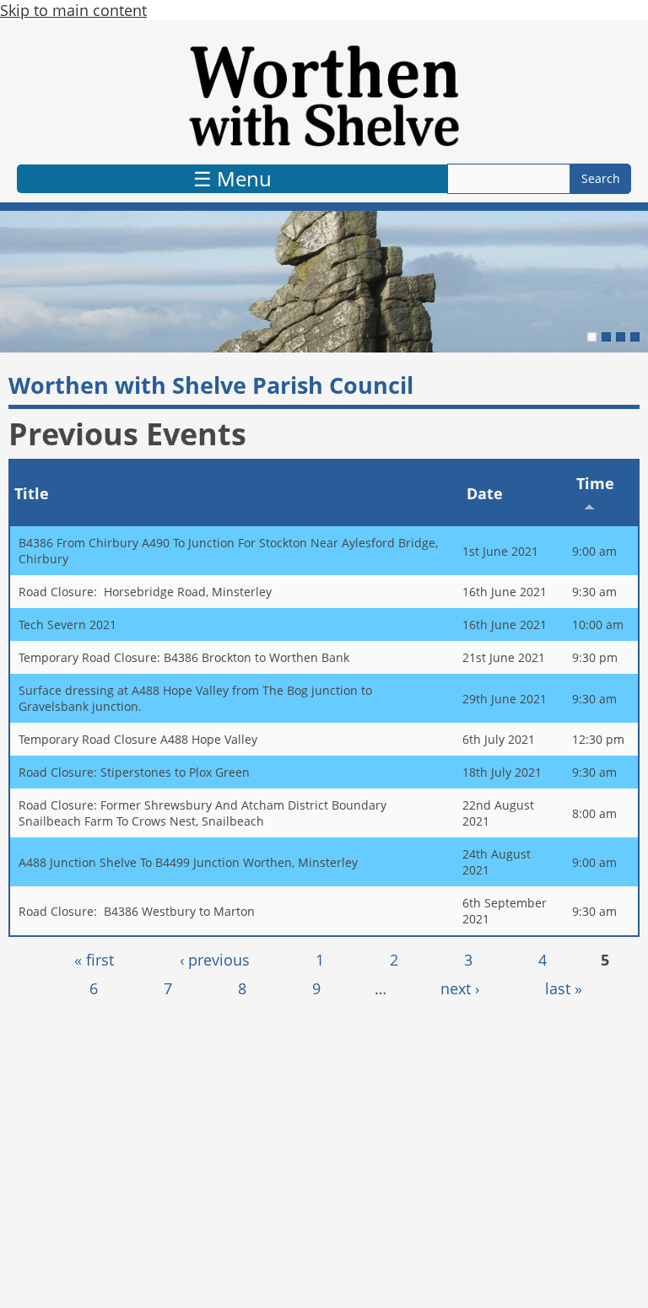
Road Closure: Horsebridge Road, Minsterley (145, 592)
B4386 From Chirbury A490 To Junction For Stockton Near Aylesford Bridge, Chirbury (228, 551)
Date (485, 493)
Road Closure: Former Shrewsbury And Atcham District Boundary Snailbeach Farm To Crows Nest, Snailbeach (202, 813)
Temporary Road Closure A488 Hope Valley (138, 739)
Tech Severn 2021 (67, 624)
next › (459, 988)
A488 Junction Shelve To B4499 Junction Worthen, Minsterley (188, 862)
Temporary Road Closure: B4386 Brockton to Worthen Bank (184, 657)
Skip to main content (73, 10)
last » (563, 988)
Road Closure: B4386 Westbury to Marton (137, 911)
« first (94, 960)
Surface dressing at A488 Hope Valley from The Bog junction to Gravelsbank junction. (195, 698)
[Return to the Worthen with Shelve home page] (324, 96)
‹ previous (215, 960)
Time (595, 483)
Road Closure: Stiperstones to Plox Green (134, 772)
